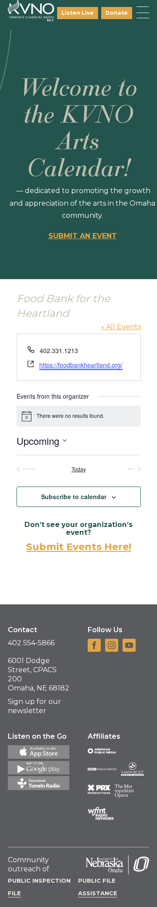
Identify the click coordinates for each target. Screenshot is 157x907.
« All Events (121, 327)
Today (79, 469)
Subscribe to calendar (73, 496)
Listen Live (77, 13)
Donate (117, 13)
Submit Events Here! (78, 547)
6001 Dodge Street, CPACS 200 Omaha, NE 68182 (38, 674)
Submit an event (82, 236)
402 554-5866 (31, 643)
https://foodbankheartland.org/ (81, 364)
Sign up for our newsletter (34, 706)
